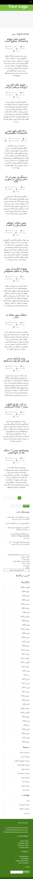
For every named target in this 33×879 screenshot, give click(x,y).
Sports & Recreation (22, 860)
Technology (24, 858)
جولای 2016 (26, 717)
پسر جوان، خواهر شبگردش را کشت (16, 223)
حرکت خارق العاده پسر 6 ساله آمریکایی (16, 405)
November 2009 (23, 845)
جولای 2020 (26, 621)
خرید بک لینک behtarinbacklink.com (19, 554)
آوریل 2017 (26, 679)
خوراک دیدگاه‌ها (25, 809)
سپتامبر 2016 (25, 708)
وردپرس (27, 813)
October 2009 (23, 847)
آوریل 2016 (26, 729)
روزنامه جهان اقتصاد (23, 765)
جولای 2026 (26, 591)
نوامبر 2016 (26, 700)
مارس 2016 (26, 733)
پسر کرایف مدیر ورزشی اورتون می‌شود (16, 359)
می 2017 (26, 675)
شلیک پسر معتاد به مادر (16, 315)
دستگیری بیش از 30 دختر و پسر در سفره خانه (16, 179)
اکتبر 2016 (26, 704)
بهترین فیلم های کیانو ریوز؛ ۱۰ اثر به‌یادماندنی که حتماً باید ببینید (19, 543)
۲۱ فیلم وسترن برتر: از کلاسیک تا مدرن (18, 523)
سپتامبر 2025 (25, 616)
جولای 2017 (26, 667)
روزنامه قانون (25, 786)
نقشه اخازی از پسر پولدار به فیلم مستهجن (16, 269)
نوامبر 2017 (26, 654)
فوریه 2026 (26, 596)
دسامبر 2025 (25, 604)
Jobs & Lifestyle (23, 863)
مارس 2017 (26, 683)
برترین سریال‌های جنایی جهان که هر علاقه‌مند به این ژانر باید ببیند (18, 518)
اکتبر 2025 (26, 612)
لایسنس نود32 (25, 557)
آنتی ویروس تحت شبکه (16, 570)
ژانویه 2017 (26, 692)
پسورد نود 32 (26, 559)
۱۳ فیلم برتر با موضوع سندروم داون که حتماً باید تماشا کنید (18, 528)
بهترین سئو (26, 565)
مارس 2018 (26, 637)
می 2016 (26, 725)
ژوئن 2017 (26, 671)
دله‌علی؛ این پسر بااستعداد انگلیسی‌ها (16, 131)
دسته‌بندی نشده (25, 752)
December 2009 (23, 843)
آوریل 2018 (26, 633)
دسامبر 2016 (25, 696)
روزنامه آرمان (25, 756)
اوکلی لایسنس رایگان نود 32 (21, 561)
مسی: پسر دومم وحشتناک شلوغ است (16, 39)
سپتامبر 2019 (25, 629)
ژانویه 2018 (26, 646)
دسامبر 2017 (25, 650)
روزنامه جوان (22, 232)
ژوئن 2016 (26, 721)
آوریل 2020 (26, 625)
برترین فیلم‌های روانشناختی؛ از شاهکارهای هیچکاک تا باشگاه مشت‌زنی (20, 536)
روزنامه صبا (26, 781)
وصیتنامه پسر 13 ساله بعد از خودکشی (16, 451)
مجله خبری (21, 48)
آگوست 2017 (25, 662)
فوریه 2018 (26, 642)
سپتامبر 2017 (25, 658)
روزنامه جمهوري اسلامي (22, 761)
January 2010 (24, 841)
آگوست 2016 (25, 712)
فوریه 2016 (26, 738)
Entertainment (23, 856)
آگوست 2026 (25, 587)
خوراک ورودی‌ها (24, 804)
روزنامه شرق (25, 777)
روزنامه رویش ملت (23, 773)
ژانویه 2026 (26, 600)
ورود (28, 800)
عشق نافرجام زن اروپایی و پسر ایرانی (16, 85)
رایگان (28, 568)
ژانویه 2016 (26, 742)
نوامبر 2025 (26, 608)
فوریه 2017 (26, 687)
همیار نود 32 (26, 563)
